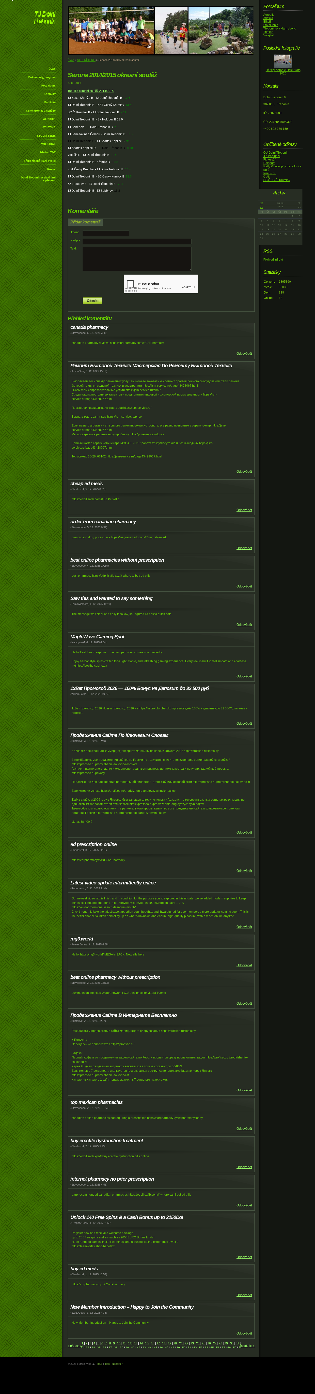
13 (135, 1343)
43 (144, 1348)
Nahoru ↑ (117, 1363)
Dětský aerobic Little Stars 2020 (283, 71)
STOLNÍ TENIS (46, 135)
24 (198, 1343)
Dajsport (269, 163)
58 (229, 1348)
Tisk (107, 1363)
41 (133, 1348)
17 (158, 1343)
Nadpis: (75, 240)
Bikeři (267, 21)
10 (119, 1343)
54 (206, 1348)
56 (218, 1348)
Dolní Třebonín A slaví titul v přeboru (38, 179)
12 (130, 1343)
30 (232, 1343)
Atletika (268, 18)
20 (175, 1343)
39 (121, 1348)
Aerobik (268, 14)
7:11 (123, 112)
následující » (246, 1346)
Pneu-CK (269, 173)
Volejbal (268, 35)
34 (93, 1348)
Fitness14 (269, 159)
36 (104, 1348)
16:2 (117, 190)
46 (161, 1348)
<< (261, 203)
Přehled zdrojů (273, 259)
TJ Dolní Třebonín (44, 18)
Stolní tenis (270, 25)
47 (167, 1348)
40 (127, 1348)
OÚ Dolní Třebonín (275, 152)
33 (87, 1348)
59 (234, 1348)
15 (147, 1343)
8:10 (130, 148)
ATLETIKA (49, 127)
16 (152, 1343)
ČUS (266, 176)
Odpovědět (244, 353)
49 (178, 1348)
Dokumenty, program (42, 77)
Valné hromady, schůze (41, 110)
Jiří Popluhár (271, 156)
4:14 (128, 169)
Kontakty (50, 93)
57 (223, 1348)
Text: (73, 248)
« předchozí (75, 1346)
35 (99, 1348)
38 (116, 1348)
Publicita (50, 102)
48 (172, 1348)
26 (209, 1343)
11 (124, 1343)
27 (215, 1343)
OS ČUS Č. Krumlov (276, 180)
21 (181, 1343)
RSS (99, 1363)
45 (155, 1348)
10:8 (115, 162)
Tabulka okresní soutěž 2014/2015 (91, 91)
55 (212, 1348)
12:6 (127, 98)
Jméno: (75, 232)
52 (195, 1348)
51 (189, 1348)
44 (150, 1348)
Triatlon (268, 32)
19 (169, 1343)
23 (192, 1343)
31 (237, 1343)
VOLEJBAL (48, 144)
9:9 (128, 141)
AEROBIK (49, 118)
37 (110, 1348)
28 (220, 1343)
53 (201, 1348)
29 (226, 1343)
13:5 (128, 105)
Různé (51, 169)
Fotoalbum (48, 85)
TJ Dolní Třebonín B (81, 141)
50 (184, 1348)
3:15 (116, 127)
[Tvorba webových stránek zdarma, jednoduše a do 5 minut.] (93, 1364)
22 (186, 1343)
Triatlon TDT (48, 152)
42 (138, 1348)
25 (203, 1343)
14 (141, 1343)
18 (164, 1343)
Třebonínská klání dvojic (40, 160)
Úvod (52, 68)
